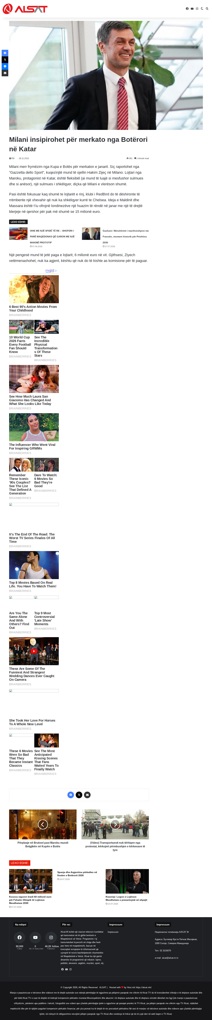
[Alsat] (25, 8)
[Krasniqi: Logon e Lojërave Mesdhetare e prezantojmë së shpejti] (127, 881)
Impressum (113, 932)
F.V (13, 158)
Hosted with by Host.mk (122, 987)
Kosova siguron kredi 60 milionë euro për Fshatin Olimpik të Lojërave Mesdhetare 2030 (30, 899)
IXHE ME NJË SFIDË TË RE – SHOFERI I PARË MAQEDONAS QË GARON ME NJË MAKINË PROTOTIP (52, 236)
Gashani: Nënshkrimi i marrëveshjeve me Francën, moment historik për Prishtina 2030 (126, 236)
